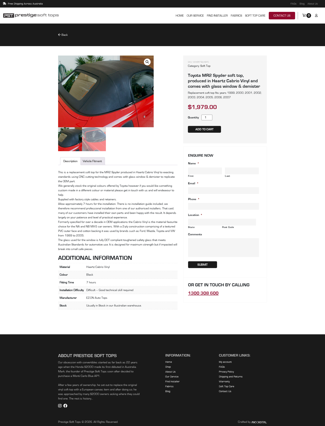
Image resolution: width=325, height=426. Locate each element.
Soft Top (205, 65)
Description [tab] (70, 161)
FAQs (294, 3)
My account (225, 362)
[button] (147, 62)
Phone (194, 199)
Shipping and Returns (231, 376)
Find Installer (217, 15)
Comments (195, 234)
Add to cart (204, 129)
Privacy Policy (226, 371)
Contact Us (281, 15)
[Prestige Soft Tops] (31, 15)
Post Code (228, 227)
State (191, 227)
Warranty (224, 381)
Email (193, 183)
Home (180, 15)
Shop (168, 367)
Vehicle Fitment (92, 161)
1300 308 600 (203, 293)
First (191, 176)
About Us (313, 3)
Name (193, 163)
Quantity (193, 117)
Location (195, 214)
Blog (302, 3)
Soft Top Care (255, 15)
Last (227, 176)
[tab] (92, 161)
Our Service (195, 15)
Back (64, 34)
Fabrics (236, 15)
